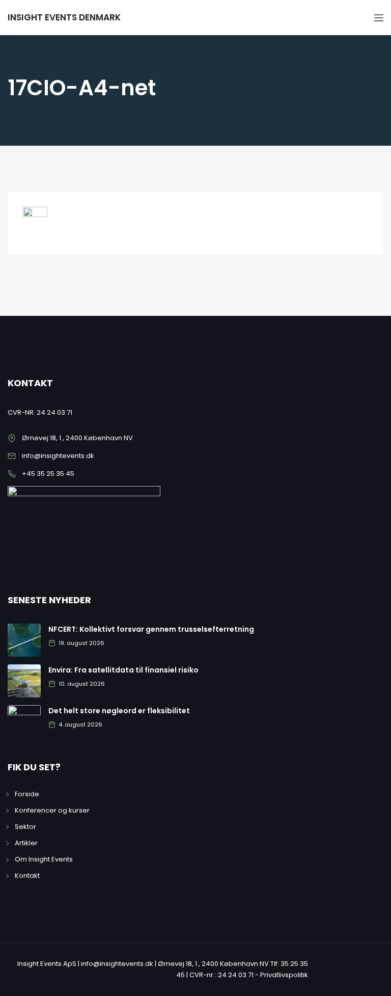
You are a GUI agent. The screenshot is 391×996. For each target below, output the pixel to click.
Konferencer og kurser (52, 810)
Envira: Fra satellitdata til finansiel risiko (123, 670)
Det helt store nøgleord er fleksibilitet (119, 711)
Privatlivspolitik (284, 975)
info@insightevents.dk (58, 456)
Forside (27, 794)
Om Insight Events (44, 859)
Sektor (25, 826)
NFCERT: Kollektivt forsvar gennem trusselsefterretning (151, 629)
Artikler (26, 843)
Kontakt (27, 875)
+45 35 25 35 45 (48, 473)
